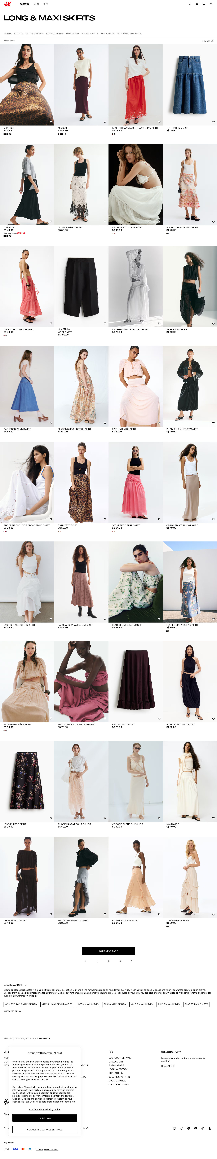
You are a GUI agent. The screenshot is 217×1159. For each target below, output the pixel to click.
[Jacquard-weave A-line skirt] (81, 582)
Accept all (45, 1118)
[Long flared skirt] (27, 781)
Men (36, 4)
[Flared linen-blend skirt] (135, 582)
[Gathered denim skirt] (27, 386)
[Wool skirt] (81, 286)
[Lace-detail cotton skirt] (27, 582)
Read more (167, 1066)
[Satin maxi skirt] (81, 482)
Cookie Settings (118, 1084)
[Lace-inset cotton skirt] (135, 184)
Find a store (116, 1065)
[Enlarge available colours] (114, 134)
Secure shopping (119, 1077)
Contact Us (115, 1073)
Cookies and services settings (44, 1130)
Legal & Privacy (118, 1069)
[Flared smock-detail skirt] (81, 386)
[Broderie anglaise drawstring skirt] (135, 84)
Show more (11, 1011)
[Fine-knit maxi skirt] (135, 386)
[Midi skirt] (27, 84)
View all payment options (47, 1149)
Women (24, 4)
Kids (46, 4)
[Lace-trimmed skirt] (81, 184)
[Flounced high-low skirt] (81, 877)
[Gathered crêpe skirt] (135, 482)
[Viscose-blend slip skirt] (135, 781)
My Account (115, 1061)
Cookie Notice (117, 1080)
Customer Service (119, 1058)
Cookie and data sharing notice (44, 1109)
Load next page (108, 951)
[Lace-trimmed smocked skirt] (135, 286)
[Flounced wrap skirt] (135, 877)
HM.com (8, 1038)
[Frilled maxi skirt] (135, 681)
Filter (206, 41)
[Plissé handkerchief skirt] (81, 781)
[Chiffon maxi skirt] (27, 877)
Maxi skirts (43, 1038)
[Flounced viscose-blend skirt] (81, 681)
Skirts (30, 1038)
